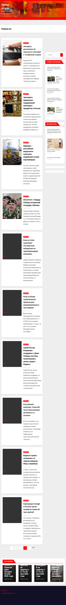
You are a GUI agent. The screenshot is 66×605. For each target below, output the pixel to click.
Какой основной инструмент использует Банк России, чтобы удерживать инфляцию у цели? (54, 131)
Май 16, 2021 (8, 579)
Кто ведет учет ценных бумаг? (53, 157)
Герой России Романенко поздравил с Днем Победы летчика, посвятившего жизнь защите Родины (31, 356)
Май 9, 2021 (27, 163)
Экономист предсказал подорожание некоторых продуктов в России (31, 102)
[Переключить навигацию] (34, 18)
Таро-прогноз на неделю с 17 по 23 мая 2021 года (24, 569)
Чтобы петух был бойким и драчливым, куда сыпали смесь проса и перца (54, 90)
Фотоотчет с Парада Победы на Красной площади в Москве (31, 202)
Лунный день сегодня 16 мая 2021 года (8, 571)
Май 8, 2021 (27, 367)
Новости (26, 43)
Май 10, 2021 (27, 58)
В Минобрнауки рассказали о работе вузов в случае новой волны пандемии (57, 566)
